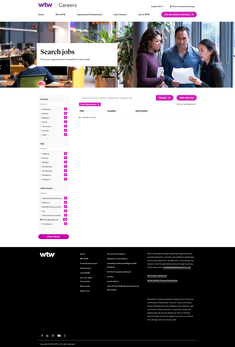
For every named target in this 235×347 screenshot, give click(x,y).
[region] (138, 114)
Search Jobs (85, 286)
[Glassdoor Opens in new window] (64, 335)
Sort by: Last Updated (185, 104)
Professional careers (88, 263)
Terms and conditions (116, 254)
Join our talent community (177, 15)
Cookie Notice (113, 281)
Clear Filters (53, 237)
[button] (157, 7)
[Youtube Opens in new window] (59, 335)
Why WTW (60, 15)
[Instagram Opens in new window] (53, 335)
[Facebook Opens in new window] (42, 335)
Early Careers (85, 268)
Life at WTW (144, 15)
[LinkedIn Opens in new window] (47, 335)
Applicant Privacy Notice (117, 259)
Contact (110, 276)
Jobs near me (187, 98)
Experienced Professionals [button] (89, 15)
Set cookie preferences (157, 276)
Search (163, 98)
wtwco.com (85, 291)
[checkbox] (41, 109)
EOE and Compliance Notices (119, 272)
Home (41, 15)
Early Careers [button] (120, 15)
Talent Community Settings (183, 6)
